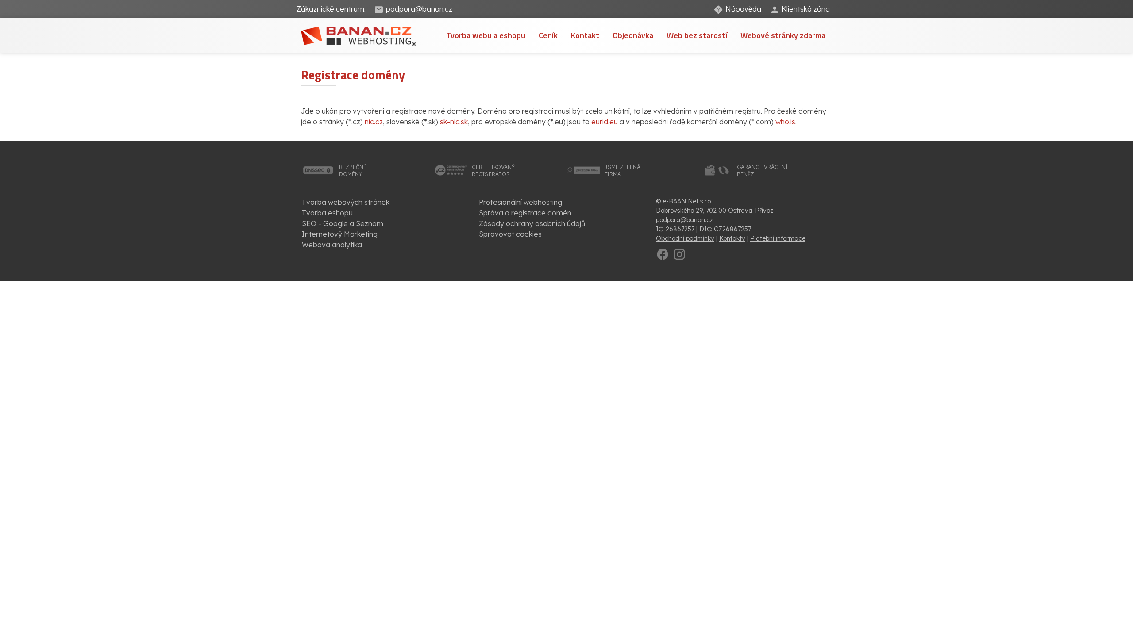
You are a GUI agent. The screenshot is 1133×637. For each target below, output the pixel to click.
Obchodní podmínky (685, 238)
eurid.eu (604, 121)
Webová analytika (332, 244)
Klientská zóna (806, 8)
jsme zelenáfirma (622, 170)
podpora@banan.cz (419, 8)
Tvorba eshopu (327, 212)
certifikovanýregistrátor (493, 170)
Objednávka (633, 35)
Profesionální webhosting (520, 202)
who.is (785, 121)
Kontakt (585, 35)
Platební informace (777, 238)
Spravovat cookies (510, 234)
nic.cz (374, 121)
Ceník (548, 35)
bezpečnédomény (352, 170)
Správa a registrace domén (525, 212)
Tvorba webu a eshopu (485, 35)
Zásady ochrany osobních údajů (532, 223)
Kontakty (732, 238)
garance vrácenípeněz (762, 170)
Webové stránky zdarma (782, 35)
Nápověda (743, 8)
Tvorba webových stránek (345, 202)
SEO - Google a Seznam (342, 223)
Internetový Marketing (340, 234)
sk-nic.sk (454, 121)
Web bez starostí (697, 35)
